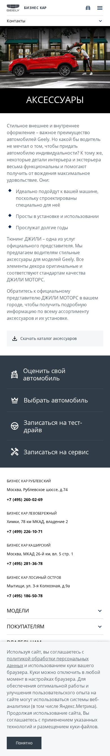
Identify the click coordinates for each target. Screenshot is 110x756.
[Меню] (99, 8)
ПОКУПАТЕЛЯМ (25, 626)
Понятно (24, 743)
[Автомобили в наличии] (88, 8)
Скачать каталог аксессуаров (48, 338)
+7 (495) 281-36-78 (25, 563)
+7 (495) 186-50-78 (25, 595)
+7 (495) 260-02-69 (25, 499)
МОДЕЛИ (18, 610)
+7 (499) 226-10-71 (25, 531)
